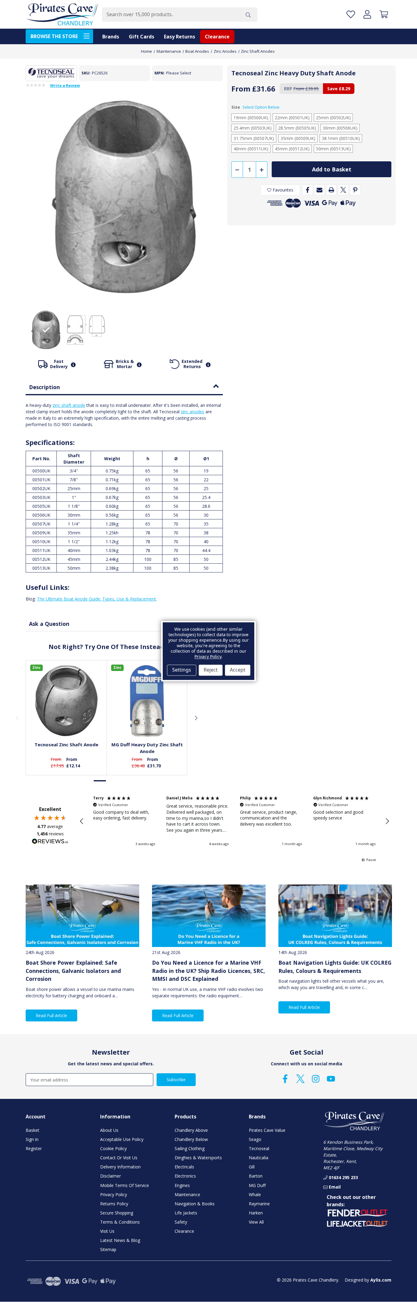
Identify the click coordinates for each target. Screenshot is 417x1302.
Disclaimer (110, 1176)
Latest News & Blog (120, 1240)
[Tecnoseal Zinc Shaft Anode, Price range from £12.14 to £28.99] (66, 701)
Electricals (184, 1167)
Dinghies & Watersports (198, 1157)
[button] (81, 821)
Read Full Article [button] (51, 1015)
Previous (17, 717)
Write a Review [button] (65, 85)
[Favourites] (66, 721)
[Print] (331, 190)
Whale (255, 1194)
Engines (182, 1185)
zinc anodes (192, 411)
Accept (237, 670)
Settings (181, 670)
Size (255, 107)
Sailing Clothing (190, 1148)
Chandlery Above (191, 1130)
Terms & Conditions (120, 1222)
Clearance (217, 36)
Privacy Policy (113, 1194)
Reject (211, 670)
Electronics (185, 1176)
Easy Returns (179, 36)
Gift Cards (141, 36)
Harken (256, 1213)
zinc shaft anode (69, 405)
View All (256, 1222)
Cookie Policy (113, 1148)
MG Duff (257, 1185)
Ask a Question (49, 623)
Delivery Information (120, 1167)
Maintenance (187, 1194)
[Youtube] (331, 1078)
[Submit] (248, 14)
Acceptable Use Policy (121, 1139)
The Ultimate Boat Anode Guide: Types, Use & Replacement (96, 599)
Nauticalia (258, 1157)
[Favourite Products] (350, 14)
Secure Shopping (116, 1213)
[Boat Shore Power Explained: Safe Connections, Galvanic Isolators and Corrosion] (82, 915)
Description (44, 387)
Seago (255, 1139)
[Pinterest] (355, 190)
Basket (32, 1130)
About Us (109, 1130)
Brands (110, 36)
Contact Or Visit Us (118, 1157)
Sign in (32, 1139)
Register (34, 1148)
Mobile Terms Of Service (124, 1185)
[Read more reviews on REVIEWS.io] (50, 842)
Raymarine (259, 1204)
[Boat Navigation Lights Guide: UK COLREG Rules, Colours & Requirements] (335, 915)
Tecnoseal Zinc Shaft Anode (66, 744)
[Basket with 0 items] (383, 14)
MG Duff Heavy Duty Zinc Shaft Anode (147, 748)
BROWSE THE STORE (54, 36)
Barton (256, 1176)
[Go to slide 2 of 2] (113, 780)
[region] (234, 821)
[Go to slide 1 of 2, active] (100, 780)
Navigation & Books (195, 1204)
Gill (252, 1167)
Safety (181, 1222)
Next (195, 717)
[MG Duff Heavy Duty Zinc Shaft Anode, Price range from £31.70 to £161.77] (147, 701)
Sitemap (108, 1249)
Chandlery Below (191, 1139)
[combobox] (170, 14)
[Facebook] (307, 190)
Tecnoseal (259, 1148)
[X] (343, 190)
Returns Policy (114, 1204)
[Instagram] (315, 1078)
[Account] (367, 14)
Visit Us (107, 1231)
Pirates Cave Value (267, 1130)
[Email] (319, 190)
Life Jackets (186, 1213)
